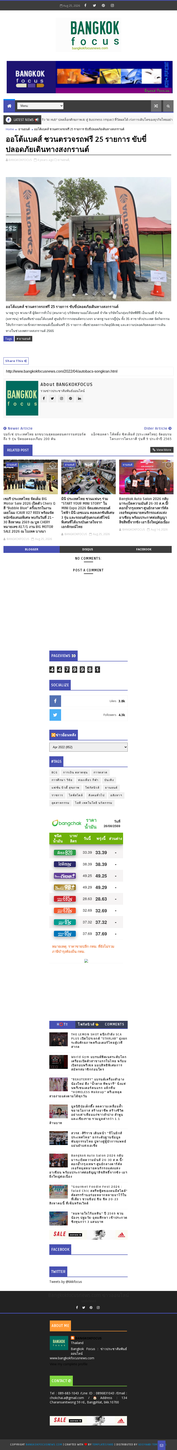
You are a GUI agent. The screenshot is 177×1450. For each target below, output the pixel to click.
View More (163, 450)
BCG (55, 772)
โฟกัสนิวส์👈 (88, 1024)
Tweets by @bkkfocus (65, 1281)
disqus (87, 549)
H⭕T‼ (62, 1024)
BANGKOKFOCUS (88, 1338)
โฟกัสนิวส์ (92, 788)
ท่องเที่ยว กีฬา (88, 780)
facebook (143, 549)
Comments (114, 1024)
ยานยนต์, (64, 160)
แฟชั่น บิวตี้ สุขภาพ (66, 788)
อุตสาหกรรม (61, 803)
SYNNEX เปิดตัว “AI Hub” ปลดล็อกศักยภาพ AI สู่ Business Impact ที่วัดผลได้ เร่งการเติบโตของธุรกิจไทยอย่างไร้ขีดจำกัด (87, 120)
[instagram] (112, 5)
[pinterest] (103, 5)
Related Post (18, 450)
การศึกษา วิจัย (62, 780)
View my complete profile (69, 1364)
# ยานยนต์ (23, 339)
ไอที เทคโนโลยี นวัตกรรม (93, 803)
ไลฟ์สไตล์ (76, 795)
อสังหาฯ (116, 795)
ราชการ (57, 795)
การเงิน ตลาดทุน (75, 772)
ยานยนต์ (24, 129)
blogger (31, 549)
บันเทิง (109, 780)
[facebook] (85, 5)
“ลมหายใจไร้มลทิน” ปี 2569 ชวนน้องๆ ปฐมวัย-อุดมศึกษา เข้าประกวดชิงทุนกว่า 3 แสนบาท (99, 1218)
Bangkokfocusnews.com (44, 1444)
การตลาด (101, 772)
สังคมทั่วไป (96, 795)
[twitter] (94, 5)
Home (10, 129)
